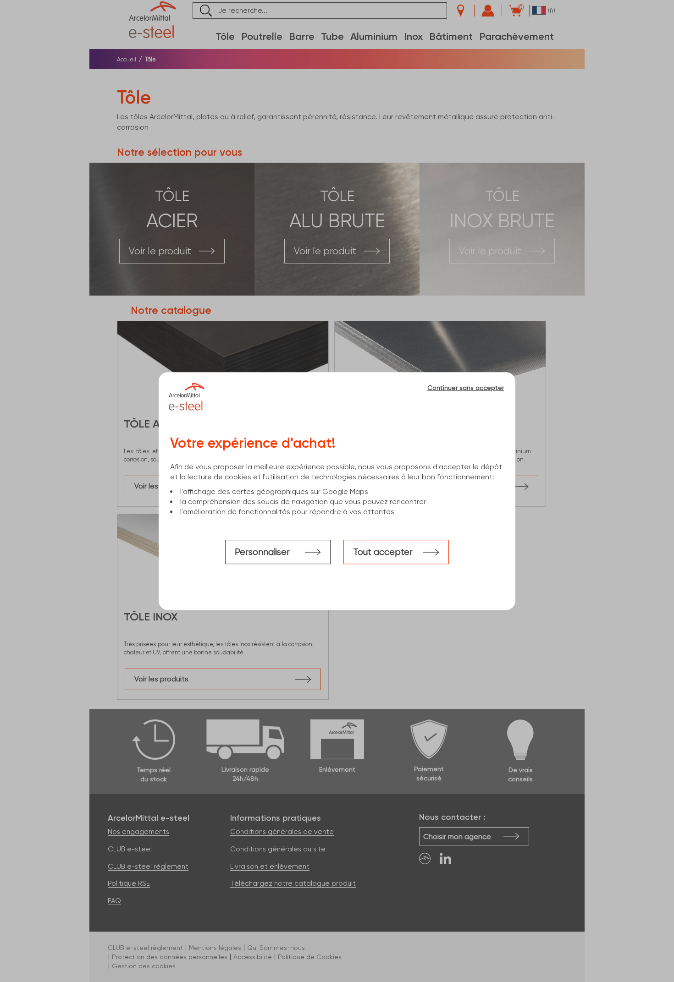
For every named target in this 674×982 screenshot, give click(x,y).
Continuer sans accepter (465, 387)
